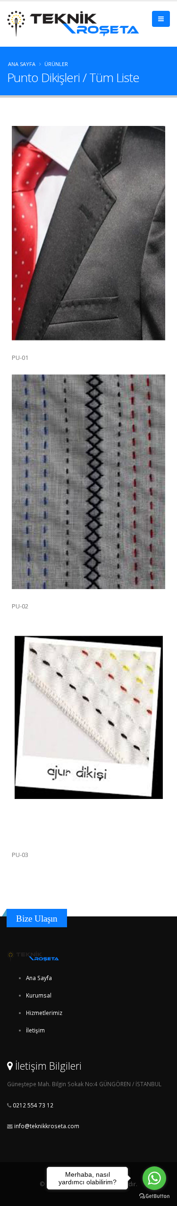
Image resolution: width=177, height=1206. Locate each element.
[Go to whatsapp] (154, 1178)
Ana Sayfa (21, 63)
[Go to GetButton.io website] (154, 1196)
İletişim (35, 1030)
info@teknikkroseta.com (46, 1126)
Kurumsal (38, 995)
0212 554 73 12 (32, 1105)
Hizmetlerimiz (44, 1012)
